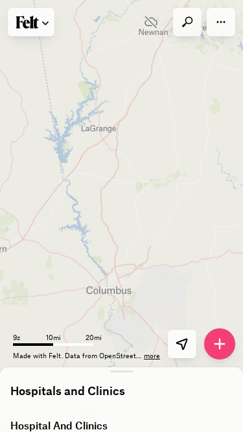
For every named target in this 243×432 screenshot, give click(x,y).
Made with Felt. (39, 355)
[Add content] (219, 343)
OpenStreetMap (124, 355)
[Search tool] (187, 22)
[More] (221, 22)
